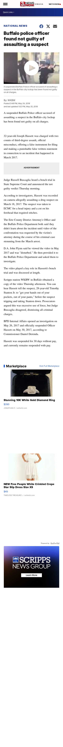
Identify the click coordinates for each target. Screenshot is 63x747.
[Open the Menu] (5, 4)
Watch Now (54, 4)
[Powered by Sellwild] (54, 543)
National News (15, 25)
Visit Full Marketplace (49, 366)
